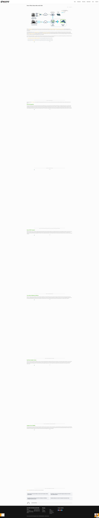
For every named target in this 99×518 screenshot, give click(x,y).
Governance (51, 513)
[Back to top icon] (95, 516)
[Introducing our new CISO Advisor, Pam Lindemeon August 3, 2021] (97, 514)
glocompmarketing (34, 502)
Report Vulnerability (52, 512)
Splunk (34, 40)
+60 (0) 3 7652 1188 (37, 509)
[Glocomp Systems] (5, 1)
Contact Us (51, 510)
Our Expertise (43, 510)
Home (43, 509)
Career (50, 509)
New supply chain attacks (31, 33)
